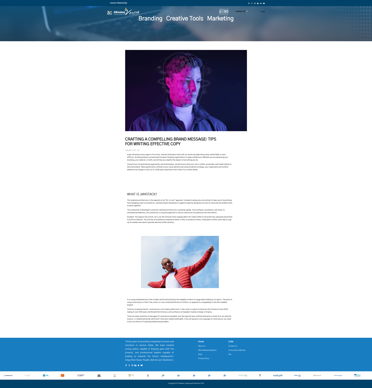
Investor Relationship (118, 3)
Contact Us (232, 346)
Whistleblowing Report (207, 350)
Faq (229, 354)
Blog (200, 354)
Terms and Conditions (236, 350)
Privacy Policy (203, 358)
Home (201, 341)
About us (201, 346)
